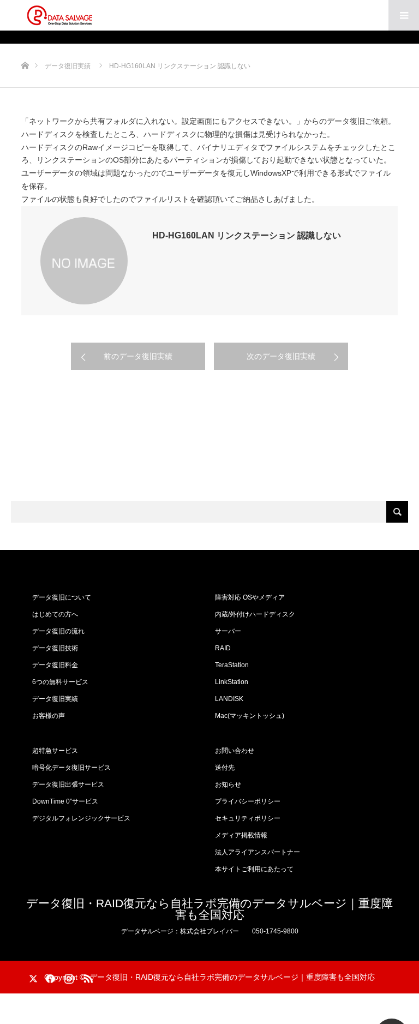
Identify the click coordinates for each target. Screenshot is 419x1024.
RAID (223, 648)
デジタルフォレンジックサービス (81, 818)
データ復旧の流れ (58, 631)
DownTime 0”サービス (65, 801)
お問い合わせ (234, 750)
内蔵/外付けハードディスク (255, 614)
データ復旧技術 (55, 648)
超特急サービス (55, 750)
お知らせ (228, 784)
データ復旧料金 (55, 665)
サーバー (228, 631)
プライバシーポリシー (247, 801)
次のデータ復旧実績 (281, 356)
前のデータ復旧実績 (138, 356)
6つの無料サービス (60, 682)
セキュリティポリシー (247, 818)
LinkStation (231, 682)
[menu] (403, 15)
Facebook (48, 976)
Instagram (67, 976)
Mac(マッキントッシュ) (249, 716)
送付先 (225, 767)
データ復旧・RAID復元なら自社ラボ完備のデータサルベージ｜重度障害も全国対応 (209, 908)
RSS (87, 976)
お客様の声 (48, 716)
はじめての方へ (55, 614)
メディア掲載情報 (241, 835)
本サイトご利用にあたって (254, 869)
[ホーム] (24, 48)
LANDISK (229, 699)
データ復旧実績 (55, 699)
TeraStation (232, 665)
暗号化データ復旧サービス (71, 767)
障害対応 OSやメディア (250, 597)
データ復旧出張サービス (68, 784)
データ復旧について (61, 597)
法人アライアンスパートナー (257, 852)
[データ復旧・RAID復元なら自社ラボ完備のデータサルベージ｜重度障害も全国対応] (59, 15)
